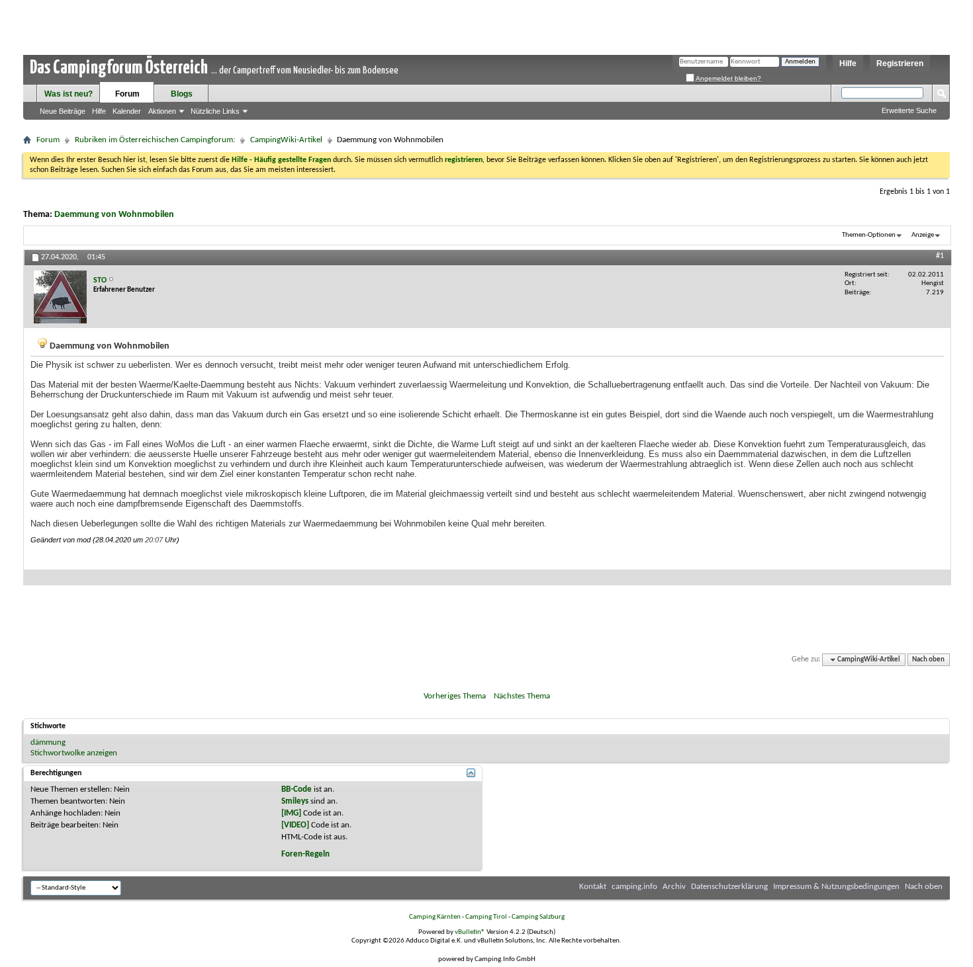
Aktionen (162, 111)
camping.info (634, 886)
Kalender (127, 111)
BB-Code (296, 789)
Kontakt (592, 886)
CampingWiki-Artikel (286, 140)
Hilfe (848, 63)
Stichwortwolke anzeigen (73, 753)
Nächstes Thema (522, 696)
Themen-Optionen (869, 235)
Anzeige (922, 235)
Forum (127, 94)
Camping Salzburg (538, 917)
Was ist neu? (68, 94)
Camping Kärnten (435, 917)
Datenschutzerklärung (729, 886)
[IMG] (291, 813)
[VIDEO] (295, 825)
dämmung (48, 742)
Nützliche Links (215, 111)
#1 (940, 256)
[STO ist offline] (60, 297)
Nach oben (928, 659)
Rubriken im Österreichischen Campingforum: (155, 140)
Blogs (182, 94)
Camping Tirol (486, 917)
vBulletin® (470, 932)
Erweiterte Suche (909, 110)
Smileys (294, 801)
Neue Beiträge (62, 111)
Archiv (674, 886)
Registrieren (899, 63)
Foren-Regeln (305, 854)
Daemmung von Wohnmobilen (114, 215)
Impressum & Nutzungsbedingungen (836, 886)
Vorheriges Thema (455, 696)
